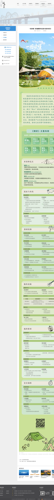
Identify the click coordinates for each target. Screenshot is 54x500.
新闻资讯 (43, 3)
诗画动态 (5, 32)
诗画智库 (5, 35)
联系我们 (49, 3)
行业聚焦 (5, 37)
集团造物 (5, 39)
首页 (18, 3)
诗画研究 (30, 3)
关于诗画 (24, 3)
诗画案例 (37, 3)
